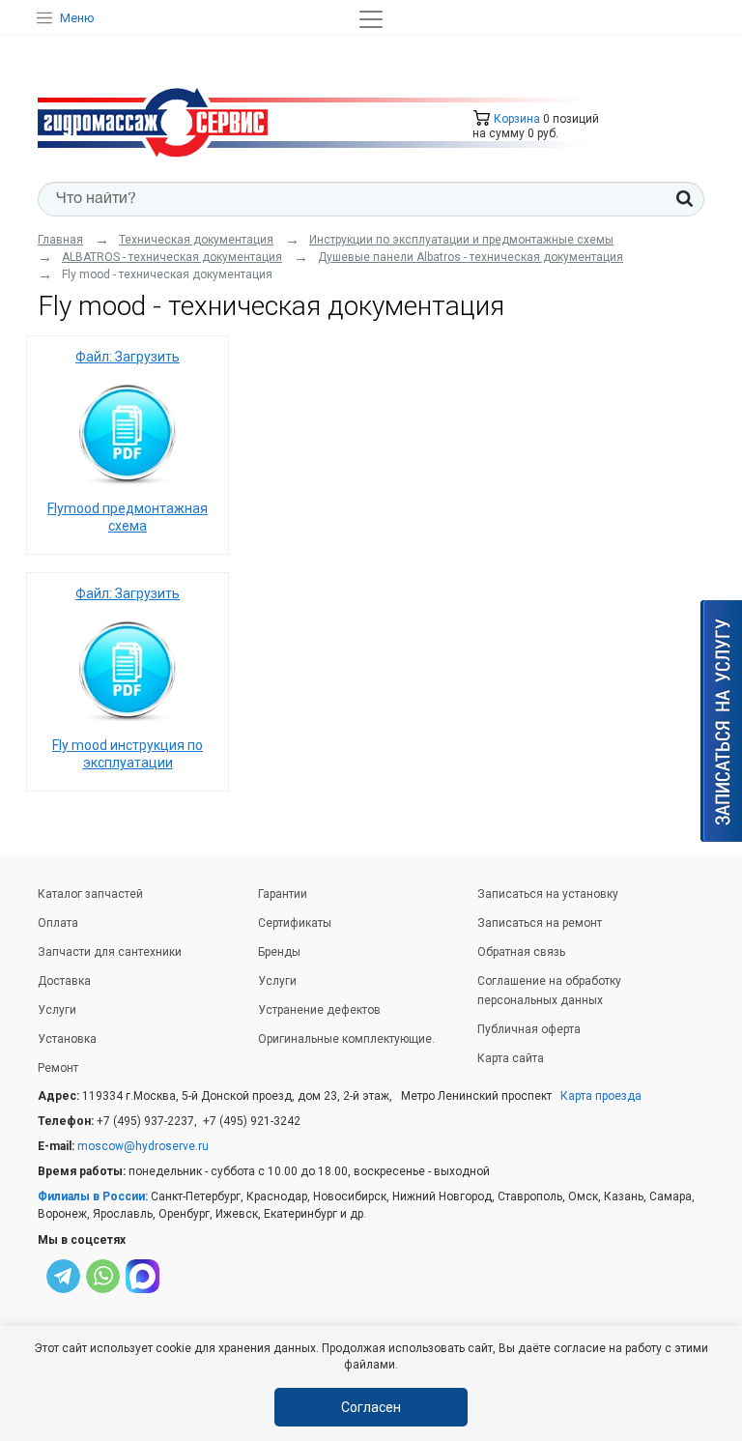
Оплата (58, 923)
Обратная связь (521, 952)
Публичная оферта (529, 1029)
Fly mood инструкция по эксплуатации (127, 753)
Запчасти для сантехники (110, 952)
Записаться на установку (547, 894)
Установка (67, 1039)
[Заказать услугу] (721, 721)
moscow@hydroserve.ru (143, 1146)
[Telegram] (63, 1279)
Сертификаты (294, 923)
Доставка (64, 981)
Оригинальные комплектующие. (346, 1039)
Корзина (515, 119)
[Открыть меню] (371, 19)
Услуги (57, 1010)
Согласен (371, 1407)
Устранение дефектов (319, 1010)
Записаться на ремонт (539, 923)
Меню (77, 18)
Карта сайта (510, 1058)
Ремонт (58, 1068)
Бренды (279, 952)
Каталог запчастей (90, 894)
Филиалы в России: (93, 1196)
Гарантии (282, 894)
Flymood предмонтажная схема (127, 517)
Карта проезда (601, 1096)
